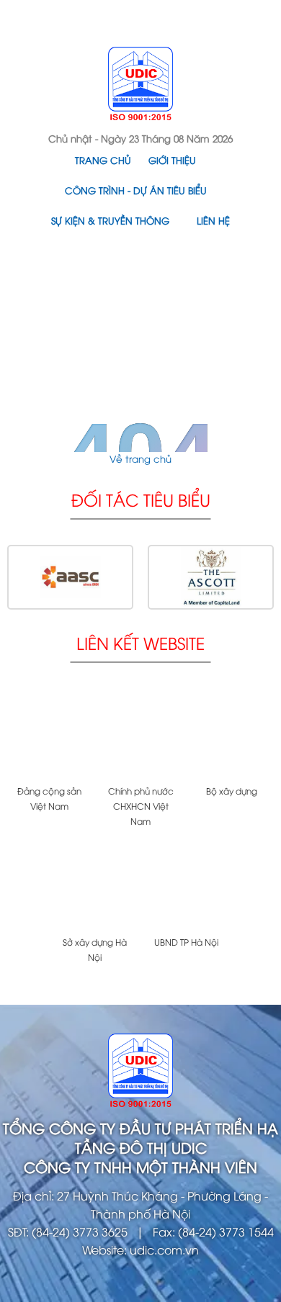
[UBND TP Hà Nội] (186, 885)
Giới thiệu (172, 159)
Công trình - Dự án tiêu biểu (136, 190)
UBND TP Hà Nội (186, 942)
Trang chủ (103, 159)
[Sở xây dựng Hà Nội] (95, 885)
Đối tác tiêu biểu (140, 499)
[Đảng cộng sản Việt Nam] (49, 734)
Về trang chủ (140, 458)
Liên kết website (140, 642)
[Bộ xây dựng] (231, 734)
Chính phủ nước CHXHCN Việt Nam (141, 806)
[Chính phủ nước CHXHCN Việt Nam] (141, 734)
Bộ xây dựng (231, 791)
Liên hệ (213, 220)
